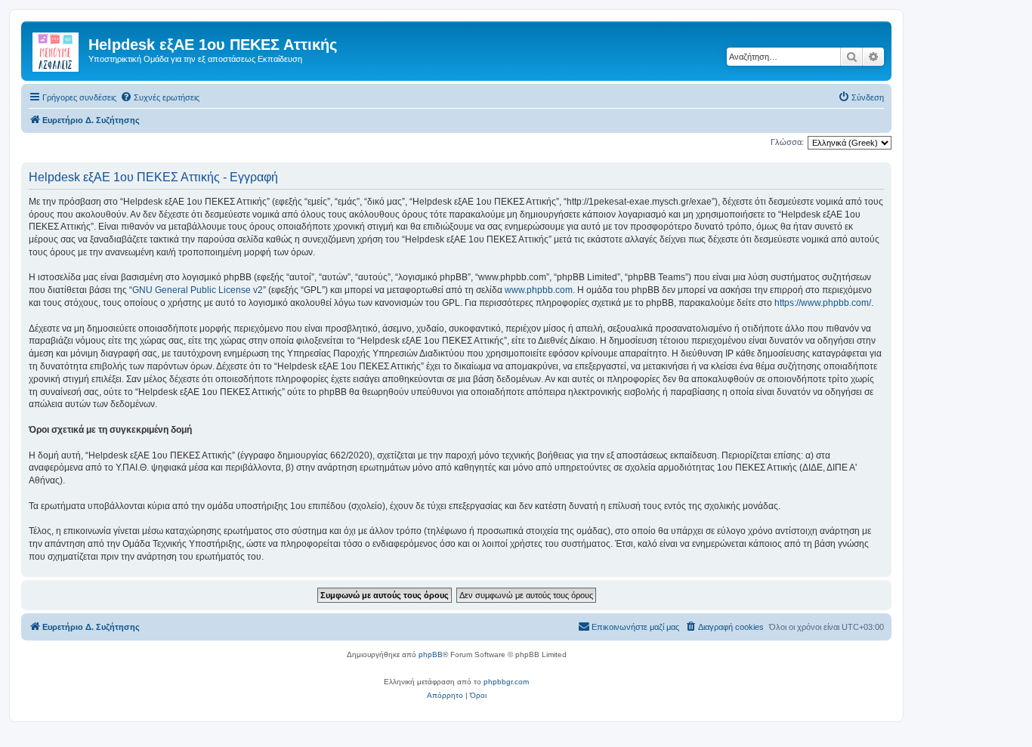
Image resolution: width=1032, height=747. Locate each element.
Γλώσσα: (787, 142)
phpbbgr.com (506, 682)
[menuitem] (159, 97)
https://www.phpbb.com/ (822, 303)
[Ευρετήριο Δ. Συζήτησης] (56, 49)
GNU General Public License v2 (197, 290)
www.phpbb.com (539, 290)
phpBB (431, 654)
